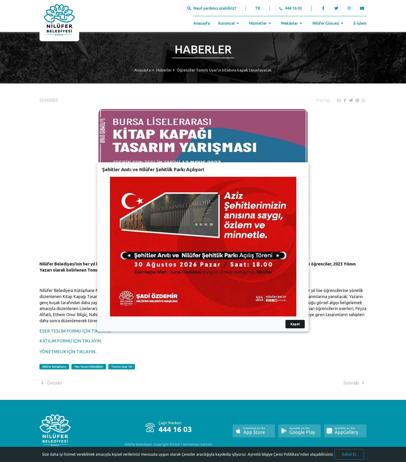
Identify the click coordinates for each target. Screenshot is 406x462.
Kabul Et (349, 454)
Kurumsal (227, 23)
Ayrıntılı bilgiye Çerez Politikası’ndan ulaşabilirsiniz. (291, 454)
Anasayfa (201, 23)
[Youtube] (363, 8)
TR (257, 8)
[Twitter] (336, 8)
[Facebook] (323, 8)
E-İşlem (360, 23)
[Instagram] (349, 8)
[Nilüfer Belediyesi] (59, 20)
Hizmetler (258, 23)
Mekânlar (290, 23)
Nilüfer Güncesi (326, 23)
